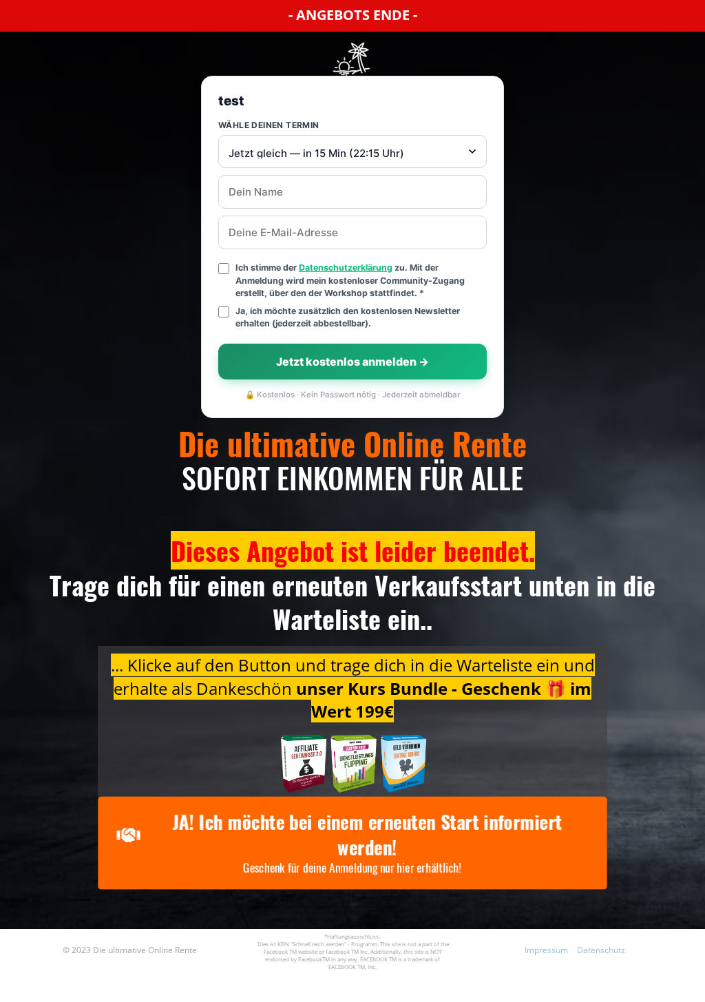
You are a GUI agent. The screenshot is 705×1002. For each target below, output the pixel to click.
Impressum (546, 950)
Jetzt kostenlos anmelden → (352, 361)
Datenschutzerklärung (345, 267)
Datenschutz (601, 950)
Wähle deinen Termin (268, 125)
